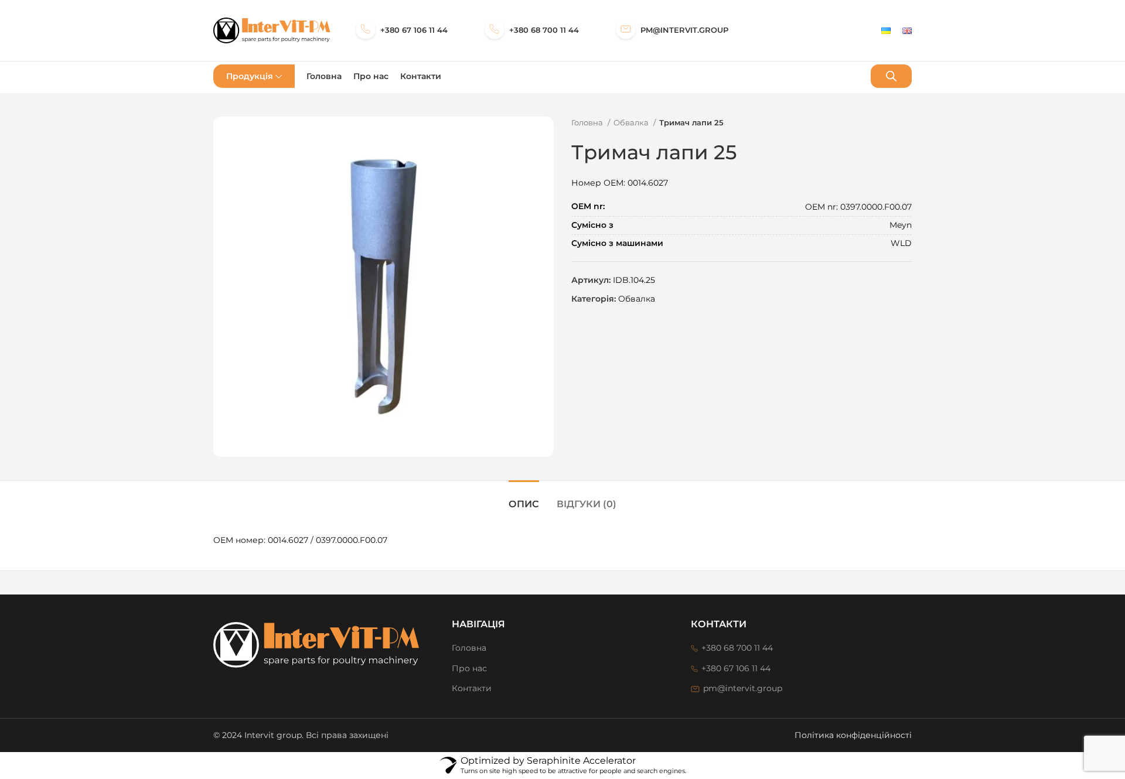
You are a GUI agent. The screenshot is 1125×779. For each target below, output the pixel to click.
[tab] (524, 498)
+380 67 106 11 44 (414, 30)
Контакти (472, 688)
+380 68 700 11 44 (544, 30)
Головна (588, 122)
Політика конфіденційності (853, 735)
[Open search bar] (891, 75)
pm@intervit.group (684, 30)
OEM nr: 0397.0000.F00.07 (852, 161)
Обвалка (631, 122)
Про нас (469, 668)
